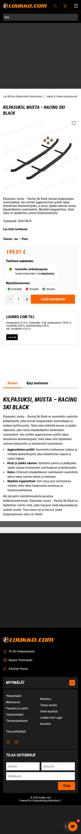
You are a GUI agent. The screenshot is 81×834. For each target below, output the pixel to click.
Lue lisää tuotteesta (15, 229)
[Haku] (55, 5)
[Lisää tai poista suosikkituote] (74, 124)
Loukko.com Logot (51, 717)
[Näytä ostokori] (65, 6)
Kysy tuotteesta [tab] (37, 383)
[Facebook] (8, 742)
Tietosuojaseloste (17, 721)
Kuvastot (45, 724)
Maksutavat (13, 702)
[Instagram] (16, 742)
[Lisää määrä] (27, 299)
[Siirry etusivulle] (25, 5)
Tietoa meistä (48, 705)
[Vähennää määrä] (10, 299)
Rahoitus (45, 699)
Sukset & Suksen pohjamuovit (62, 96)
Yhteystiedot (13, 696)
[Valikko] (76, 5)
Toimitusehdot (14, 714)
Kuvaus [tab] (13, 383)
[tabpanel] (40, 456)
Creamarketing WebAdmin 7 (47, 800)
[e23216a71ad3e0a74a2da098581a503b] (40, 157)
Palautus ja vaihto (17, 708)
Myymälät (15, 682)
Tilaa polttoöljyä (16, 731)
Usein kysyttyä (49, 711)
